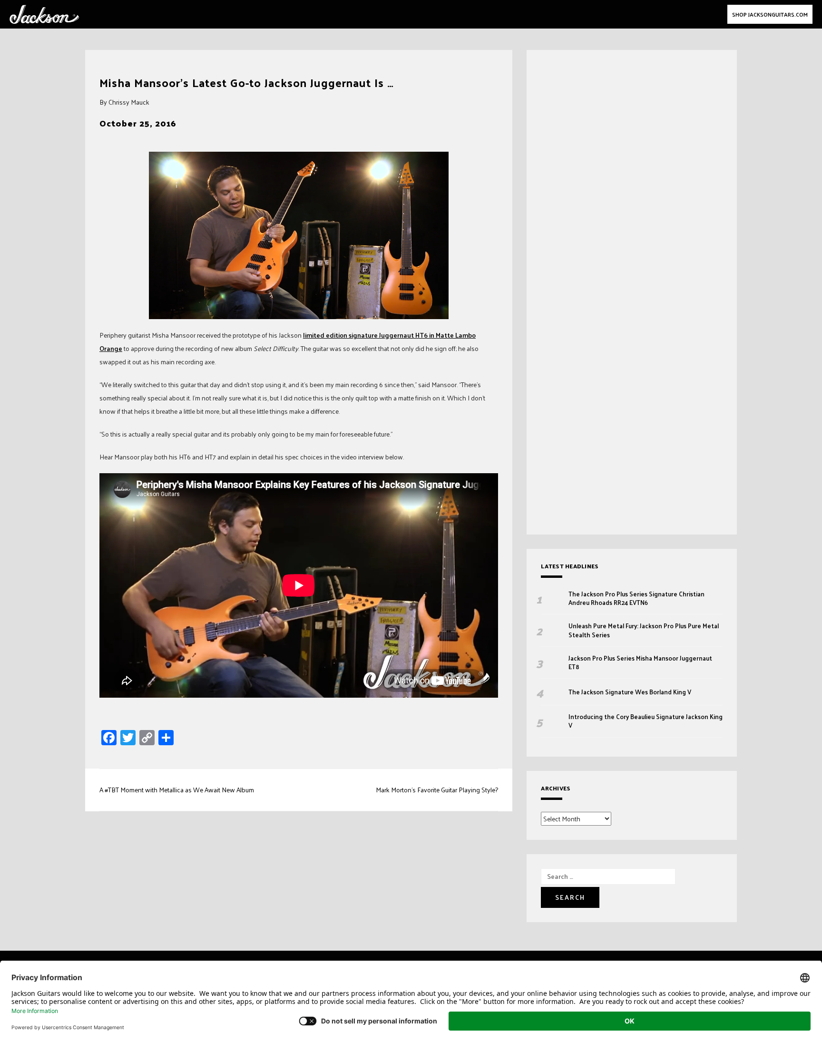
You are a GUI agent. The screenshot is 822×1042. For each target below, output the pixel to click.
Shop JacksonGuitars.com (770, 14)
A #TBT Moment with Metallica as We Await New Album (176, 790)
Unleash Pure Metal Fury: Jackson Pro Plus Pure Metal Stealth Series (643, 630)
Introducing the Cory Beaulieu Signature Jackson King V (645, 721)
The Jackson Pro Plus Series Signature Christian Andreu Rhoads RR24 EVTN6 (636, 598)
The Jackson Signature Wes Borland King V (629, 692)
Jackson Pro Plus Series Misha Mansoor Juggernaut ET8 (640, 662)
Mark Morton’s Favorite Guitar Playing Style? (437, 790)
